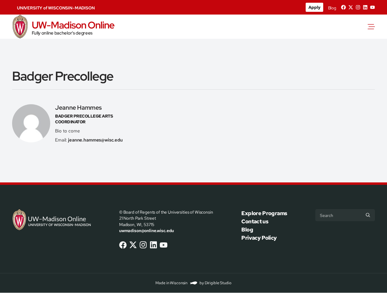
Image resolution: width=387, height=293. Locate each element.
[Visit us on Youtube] (372, 7)
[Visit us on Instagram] (358, 7)
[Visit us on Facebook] (343, 7)
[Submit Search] (368, 215)
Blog (332, 8)
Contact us (254, 221)
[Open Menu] (372, 26)
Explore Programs (264, 213)
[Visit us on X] (350, 7)
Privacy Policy (259, 237)
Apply (314, 7)
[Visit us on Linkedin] (365, 7)
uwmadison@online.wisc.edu (146, 230)
